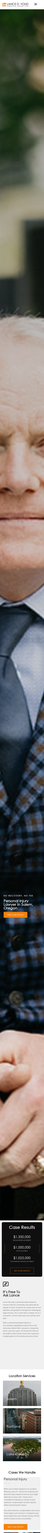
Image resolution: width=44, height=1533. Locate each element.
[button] (35, 4)
